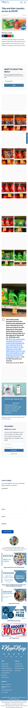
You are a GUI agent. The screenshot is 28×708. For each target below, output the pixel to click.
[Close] (25, 345)
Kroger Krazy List (26, 138)
